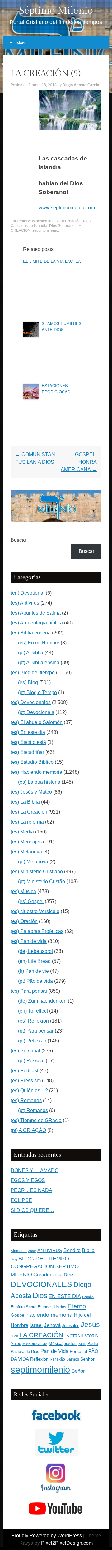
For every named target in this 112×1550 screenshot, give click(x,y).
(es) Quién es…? (29, 1090)
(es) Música (23, 891)
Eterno (77, 1306)
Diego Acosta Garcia (81, 85)
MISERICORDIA (34, 1344)
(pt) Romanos (33, 1110)
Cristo (58, 1275)
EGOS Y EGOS (28, 1180)
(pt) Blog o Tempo (37, 692)
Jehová (52, 1325)
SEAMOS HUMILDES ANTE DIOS (62, 326)
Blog (14, 1259)
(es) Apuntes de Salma (36, 612)
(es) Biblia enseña (31, 632)
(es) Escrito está (28, 742)
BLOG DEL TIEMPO (43, 1258)
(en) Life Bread (34, 961)
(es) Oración (24, 921)
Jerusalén (70, 1325)
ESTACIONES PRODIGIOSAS (56, 389)
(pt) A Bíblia (30, 652)
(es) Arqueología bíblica (37, 622)
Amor (32, 1251)
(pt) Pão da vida (35, 981)
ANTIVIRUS (49, 1250)
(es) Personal (25, 1050)
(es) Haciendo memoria (36, 772)
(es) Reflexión (33, 1020)
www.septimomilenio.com (67, 207)
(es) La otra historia (39, 782)
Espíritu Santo (23, 1307)
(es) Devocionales (31, 702)
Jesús (90, 1324)
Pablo (82, 1344)
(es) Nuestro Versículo (35, 911)
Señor (78, 1371)
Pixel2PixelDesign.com (67, 1543)
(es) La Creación (66, 221)
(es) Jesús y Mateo (31, 792)
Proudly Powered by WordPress (46, 1535)
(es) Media (22, 831)
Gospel (18, 1315)
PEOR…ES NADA (31, 1190)
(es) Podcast (24, 1070)
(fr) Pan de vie (33, 971)
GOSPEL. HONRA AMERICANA (79, 462)
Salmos (72, 1359)
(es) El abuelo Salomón (37, 722)
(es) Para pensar (29, 991)
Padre (92, 1343)
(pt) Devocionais (36, 712)
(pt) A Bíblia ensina (38, 662)
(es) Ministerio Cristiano (37, 871)
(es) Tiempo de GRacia (36, 1120)
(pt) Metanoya (33, 861)
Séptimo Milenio (56, 10)
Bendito (72, 1250)
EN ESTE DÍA (65, 1296)
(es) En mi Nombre (38, 642)
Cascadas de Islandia (29, 226)
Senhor (87, 1359)
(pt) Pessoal (31, 1060)
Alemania (19, 1251)
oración (70, 1344)
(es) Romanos (26, 1100)
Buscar (18, 540)
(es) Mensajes (26, 841)
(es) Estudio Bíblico (32, 762)
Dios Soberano (62, 226)
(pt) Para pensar (36, 1030)
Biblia (88, 1250)
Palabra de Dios (25, 1351)
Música (56, 1343)
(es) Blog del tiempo (33, 672)
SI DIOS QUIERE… (32, 1210)
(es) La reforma (27, 821)
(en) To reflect (33, 1011)
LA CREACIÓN (41, 1335)
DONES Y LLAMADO (34, 1170)
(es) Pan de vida (29, 941)
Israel (36, 1325)
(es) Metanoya (26, 851)
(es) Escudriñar (27, 752)
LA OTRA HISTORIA (81, 1336)
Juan (14, 1336)
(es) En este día (28, 732)
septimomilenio (45, 230)
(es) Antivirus (25, 603)
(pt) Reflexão (32, 1040)
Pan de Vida (54, 1351)
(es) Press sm (26, 1080)
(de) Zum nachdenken (42, 1001)
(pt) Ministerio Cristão (41, 881)
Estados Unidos (52, 1307)
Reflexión (39, 1359)
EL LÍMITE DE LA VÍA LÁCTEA (52, 261)
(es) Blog (28, 682)
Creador (42, 1274)
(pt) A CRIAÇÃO (28, 1130)
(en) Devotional (27, 593)
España (88, 1297)
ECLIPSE (21, 1200)
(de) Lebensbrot (35, 951)
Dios (40, 1296)
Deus (69, 1274)
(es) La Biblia (25, 802)
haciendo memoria (49, 1315)
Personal (78, 1351)
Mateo (16, 1344)
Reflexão (57, 1359)
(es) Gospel (31, 901)
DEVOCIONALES (41, 1284)
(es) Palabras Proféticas (37, 931)
